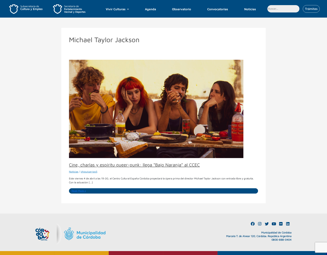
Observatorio (181, 9)
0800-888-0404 (281, 239)
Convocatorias (217, 9)
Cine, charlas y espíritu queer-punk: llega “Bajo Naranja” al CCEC (134, 164)
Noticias (250, 9)
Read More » (79, 190)
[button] (117, 9)
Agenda (150, 9)
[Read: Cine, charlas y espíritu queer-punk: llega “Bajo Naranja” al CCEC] (156, 108)
